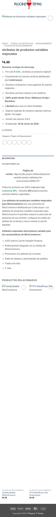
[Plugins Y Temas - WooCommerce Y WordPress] (28, 4)
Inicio (5, 44)
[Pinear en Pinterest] (24, 142)
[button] (3, 4)
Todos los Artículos (22, 44)
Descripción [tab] (8, 158)
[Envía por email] (19, 142)
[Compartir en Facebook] (9, 142)
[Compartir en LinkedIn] (29, 142)
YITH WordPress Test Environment (38, 494)
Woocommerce (44, 44)
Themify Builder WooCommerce (8, 494)
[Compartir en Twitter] (14, 142)
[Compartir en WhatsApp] (4, 142)
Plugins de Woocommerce (18, 46)
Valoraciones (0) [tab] (10, 164)
